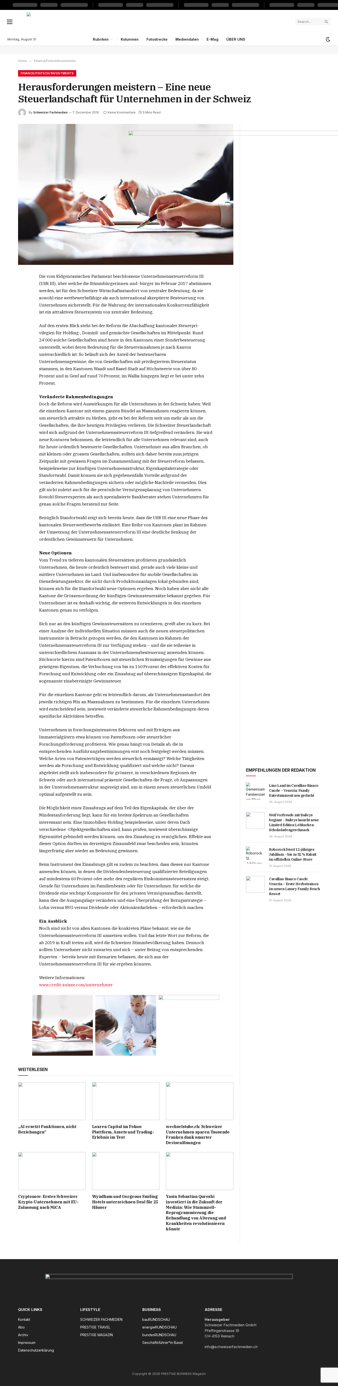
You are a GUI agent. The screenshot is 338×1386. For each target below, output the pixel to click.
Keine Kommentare (122, 112)
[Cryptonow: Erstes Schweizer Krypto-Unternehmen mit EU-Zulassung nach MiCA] (52, 1171)
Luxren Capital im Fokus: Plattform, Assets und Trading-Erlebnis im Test (123, 1132)
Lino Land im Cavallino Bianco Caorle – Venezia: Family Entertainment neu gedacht (293, 790)
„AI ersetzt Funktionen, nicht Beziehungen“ (47, 1129)
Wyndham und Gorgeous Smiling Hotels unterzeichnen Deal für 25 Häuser (125, 1202)
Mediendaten (187, 39)
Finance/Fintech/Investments (47, 73)
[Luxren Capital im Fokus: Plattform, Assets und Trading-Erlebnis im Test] (126, 1101)
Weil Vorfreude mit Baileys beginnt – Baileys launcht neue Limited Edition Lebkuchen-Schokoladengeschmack (294, 822)
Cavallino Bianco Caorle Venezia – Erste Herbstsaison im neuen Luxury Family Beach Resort (294, 886)
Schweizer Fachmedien (50, 112)
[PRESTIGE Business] (159, 21)
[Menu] (10, 21)
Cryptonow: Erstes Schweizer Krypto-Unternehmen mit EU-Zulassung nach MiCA (48, 1202)
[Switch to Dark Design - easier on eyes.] (328, 39)
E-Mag (212, 39)
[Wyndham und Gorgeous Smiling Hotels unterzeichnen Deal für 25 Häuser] (126, 1171)
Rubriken (101, 39)
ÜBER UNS (235, 39)
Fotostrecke (157, 39)
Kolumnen (130, 39)
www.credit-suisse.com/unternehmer (76, 985)
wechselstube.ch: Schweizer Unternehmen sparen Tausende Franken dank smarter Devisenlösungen (197, 1134)
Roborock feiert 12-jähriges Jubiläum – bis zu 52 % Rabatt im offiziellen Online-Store (292, 854)
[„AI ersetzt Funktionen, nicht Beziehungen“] (52, 1101)
